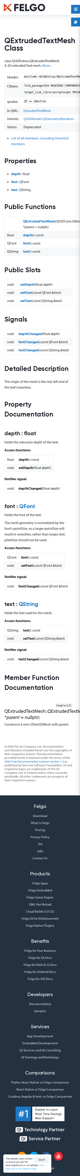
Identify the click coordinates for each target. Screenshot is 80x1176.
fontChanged (28, 342)
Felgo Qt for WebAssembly (40, 918)
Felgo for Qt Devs (40, 958)
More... (47, 65)
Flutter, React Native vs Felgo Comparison (40, 1082)
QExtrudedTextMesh (39, 221)
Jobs (40, 851)
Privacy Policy (40, 837)
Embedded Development (40, 1043)
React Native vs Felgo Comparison (40, 1089)
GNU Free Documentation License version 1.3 (34, 761)
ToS (40, 844)
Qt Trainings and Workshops (40, 1057)
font (14, 182)
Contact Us (40, 858)
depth (16, 174)
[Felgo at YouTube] (58, 1156)
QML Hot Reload (40, 904)
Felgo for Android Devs (40, 972)
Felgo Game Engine (40, 897)
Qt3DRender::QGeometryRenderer (49, 119)
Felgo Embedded (40, 890)
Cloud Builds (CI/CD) (40, 911)
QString (28, 604)
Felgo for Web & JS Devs (40, 965)
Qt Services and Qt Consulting (40, 1050)
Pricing (40, 830)
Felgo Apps (40, 883)
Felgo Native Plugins (40, 925)
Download (40, 816)
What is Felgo (40, 823)
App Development (40, 1036)
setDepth (27, 284)
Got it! (42, 1159)
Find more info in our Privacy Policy (25, 1166)
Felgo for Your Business (40, 950)
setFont (26, 292)
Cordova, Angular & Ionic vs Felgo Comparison (40, 1096)
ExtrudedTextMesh (37, 110)
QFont (27, 506)
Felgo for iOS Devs (40, 979)
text (14, 189)
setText (26, 300)
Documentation (40, 1004)
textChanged (28, 350)
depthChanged (30, 334)
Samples (40, 1011)
